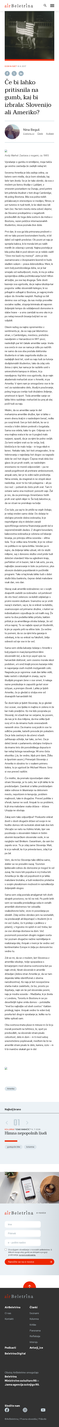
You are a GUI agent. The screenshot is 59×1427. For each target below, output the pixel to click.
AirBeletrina (12, 1307)
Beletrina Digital (15, 1353)
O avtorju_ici (28, 133)
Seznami (34, 1313)
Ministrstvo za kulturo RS (21, 1380)
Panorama (35, 1330)
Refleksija (35, 1336)
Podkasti (50, 133)
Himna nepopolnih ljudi (26, 1133)
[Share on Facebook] (7, 73)
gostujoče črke (13, 1147)
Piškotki (42, 1419)
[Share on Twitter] (14, 73)
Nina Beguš (31, 130)
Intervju (34, 1342)
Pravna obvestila (28, 1419)
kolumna (30, 1147)
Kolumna (34, 1319)
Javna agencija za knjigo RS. (22, 1384)
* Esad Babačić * (23, 1129)
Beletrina (11, 1376)
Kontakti (9, 1319)
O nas (8, 1313)
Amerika (10, 1088)
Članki (40, 133)
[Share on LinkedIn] (21, 73)
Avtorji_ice (36, 1347)
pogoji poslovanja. (27, 1255)
